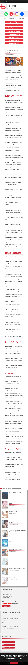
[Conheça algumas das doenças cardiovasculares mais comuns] (5, 495)
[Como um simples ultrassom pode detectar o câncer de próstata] (5, 533)
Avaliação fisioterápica (13, 511)
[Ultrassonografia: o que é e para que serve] (5, 561)
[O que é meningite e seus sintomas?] (5, 552)
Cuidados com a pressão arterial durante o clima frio (17, 521)
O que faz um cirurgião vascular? (15, 577)
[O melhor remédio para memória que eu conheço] (5, 542)
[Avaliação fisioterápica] (5, 514)
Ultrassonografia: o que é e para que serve (16, 558)
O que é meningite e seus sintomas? (15, 549)
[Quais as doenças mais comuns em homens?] (5, 571)
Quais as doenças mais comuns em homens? (17, 568)
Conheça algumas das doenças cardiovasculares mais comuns (15, 493)
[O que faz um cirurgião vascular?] (5, 580)
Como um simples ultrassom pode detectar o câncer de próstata (17, 531)
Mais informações (16, 660)
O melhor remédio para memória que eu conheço (16, 540)
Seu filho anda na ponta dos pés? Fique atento (16, 503)
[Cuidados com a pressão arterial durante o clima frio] (5, 523)
